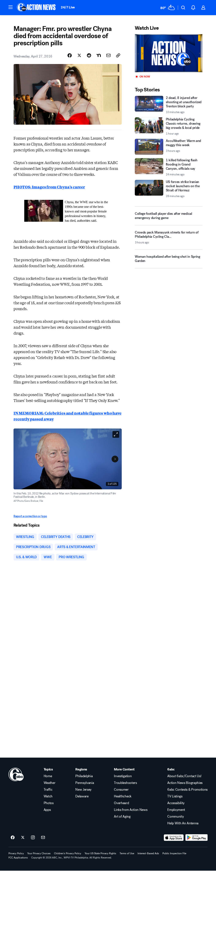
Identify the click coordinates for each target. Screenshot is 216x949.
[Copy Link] (118, 55)
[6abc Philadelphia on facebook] (12, 837)
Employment (176, 810)
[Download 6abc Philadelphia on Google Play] (196, 837)
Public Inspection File (174, 853)
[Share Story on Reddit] (89, 55)
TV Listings (174, 796)
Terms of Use (127, 853)
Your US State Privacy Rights (100, 853)
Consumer (121, 789)
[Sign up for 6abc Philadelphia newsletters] (43, 837)
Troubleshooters (125, 783)
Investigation (123, 776)
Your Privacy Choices (39, 853)
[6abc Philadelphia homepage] (37, 7)
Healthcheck (122, 796)
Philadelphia (84, 776)
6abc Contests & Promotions (187, 789)
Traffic (48, 789)
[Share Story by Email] (108, 55)
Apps (47, 810)
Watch (48, 796)
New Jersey (83, 789)
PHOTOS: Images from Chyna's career (49, 187)
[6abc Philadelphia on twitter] (23, 837)
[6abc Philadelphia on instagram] (33, 837)
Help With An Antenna (182, 823)
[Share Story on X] (79, 55)
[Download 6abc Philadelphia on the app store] (174, 837)
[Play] (168, 53)
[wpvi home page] (16, 774)
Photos (49, 803)
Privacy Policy (16, 853)
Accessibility (176, 803)
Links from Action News (130, 810)
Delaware (81, 796)
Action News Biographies (184, 783)
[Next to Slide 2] (115, 459)
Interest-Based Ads (148, 853)
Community (175, 816)
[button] (10, 7)
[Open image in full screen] (115, 434)
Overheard (121, 803)
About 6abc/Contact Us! (184, 776)
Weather (49, 783)
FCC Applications (18, 857)
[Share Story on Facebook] (69, 55)
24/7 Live (68, 7)
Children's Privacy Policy (67, 853)
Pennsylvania (84, 783)
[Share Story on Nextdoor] (98, 55)
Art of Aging (122, 816)
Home (48, 776)
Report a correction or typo (30, 516)
